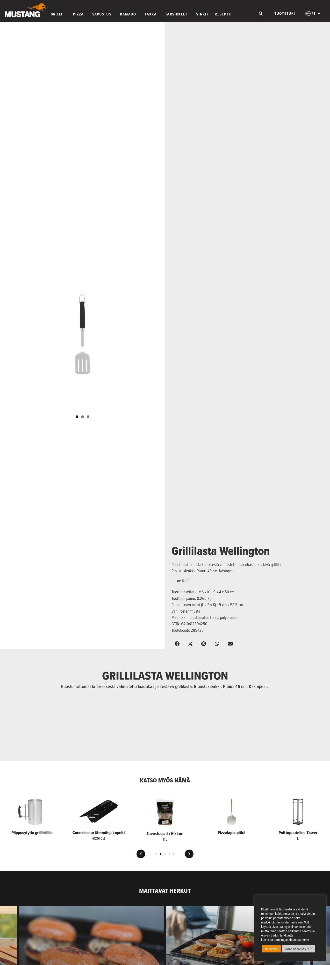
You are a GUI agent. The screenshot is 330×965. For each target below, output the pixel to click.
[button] (261, 13)
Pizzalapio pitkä (231, 833)
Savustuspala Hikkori (164, 833)
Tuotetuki (284, 13)
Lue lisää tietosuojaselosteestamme (285, 939)
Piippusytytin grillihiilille (32, 833)
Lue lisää (182, 581)
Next (169, 336)
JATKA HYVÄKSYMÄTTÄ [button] (298, 948)
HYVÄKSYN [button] (271, 948)
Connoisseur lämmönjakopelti (98, 833)
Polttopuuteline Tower (298, 833)
